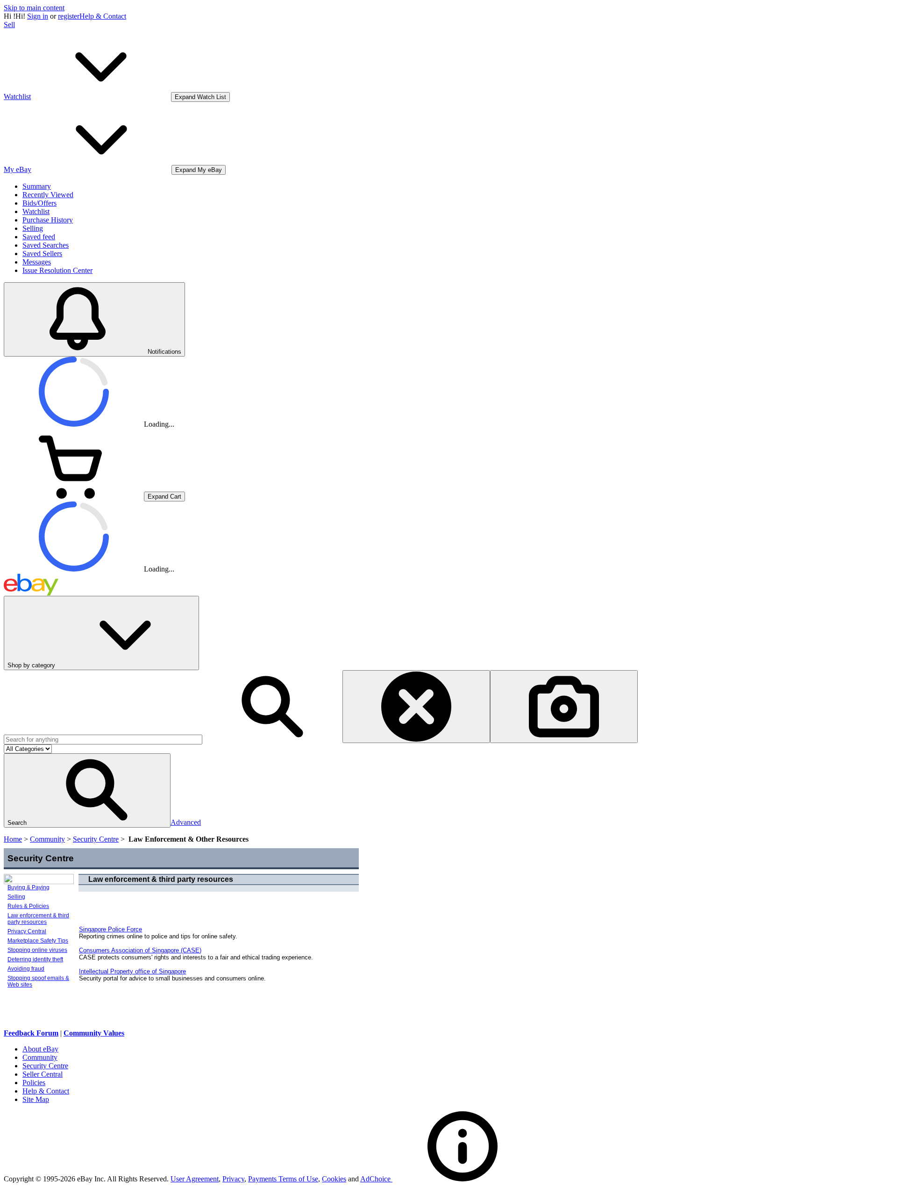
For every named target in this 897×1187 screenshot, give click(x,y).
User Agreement (195, 1179)
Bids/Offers (39, 203)
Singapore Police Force (110, 929)
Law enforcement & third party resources (38, 918)
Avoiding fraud (25, 968)
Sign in (37, 16)
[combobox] (103, 739)
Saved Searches (45, 245)
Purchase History (47, 220)
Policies (33, 1083)
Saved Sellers (42, 253)
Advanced (186, 822)
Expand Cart (164, 496)
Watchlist (36, 211)
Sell (9, 25)
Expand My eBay (198, 169)
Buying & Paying (28, 887)
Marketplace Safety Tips (37, 940)
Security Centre (96, 839)
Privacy (233, 1179)
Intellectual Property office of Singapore (132, 971)
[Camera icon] (564, 706)
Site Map (35, 1099)
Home (13, 839)
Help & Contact (102, 16)
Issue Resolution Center (57, 270)
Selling (32, 228)
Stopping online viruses (37, 950)
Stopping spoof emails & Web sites (38, 981)
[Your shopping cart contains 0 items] (74, 496)
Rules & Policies (28, 906)
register (68, 16)
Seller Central (42, 1074)
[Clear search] (416, 706)
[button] (87, 790)
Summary (36, 186)
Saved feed (38, 237)
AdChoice (376, 1179)
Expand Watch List (200, 96)
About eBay (40, 1049)
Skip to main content (34, 8)
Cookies (334, 1179)
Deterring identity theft (35, 959)
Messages (36, 262)
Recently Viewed (47, 195)
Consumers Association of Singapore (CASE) (140, 950)
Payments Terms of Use (283, 1179)
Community (47, 839)
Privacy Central (26, 931)
